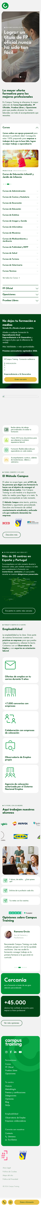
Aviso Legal (7, 1168)
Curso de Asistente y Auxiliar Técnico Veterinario (18, 178)
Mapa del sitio (8, 1175)
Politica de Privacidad (10, 1179)
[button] (3, 184)
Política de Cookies (10, 1172)
